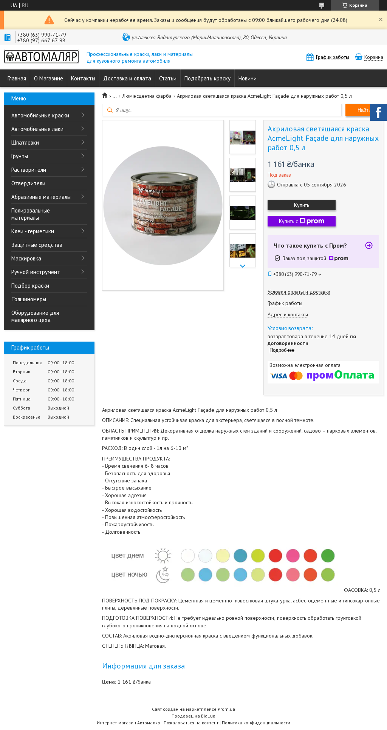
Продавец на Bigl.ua (193, 716)
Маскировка (26, 258)
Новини (247, 78)
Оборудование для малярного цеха (35, 316)
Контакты (83, 78)
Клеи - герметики (32, 231)
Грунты (19, 156)
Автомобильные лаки (37, 128)
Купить (301, 205)
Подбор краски (30, 285)
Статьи (167, 78)
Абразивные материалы (41, 196)
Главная (17, 78)
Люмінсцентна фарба (147, 95)
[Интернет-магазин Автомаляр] (41, 57)
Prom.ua (226, 709)
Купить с (288, 221)
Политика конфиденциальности (256, 722)
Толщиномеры (28, 299)
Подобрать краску (207, 78)
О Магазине (48, 78)
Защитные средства (36, 244)
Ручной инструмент (35, 272)
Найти (364, 110)
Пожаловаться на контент (191, 722)
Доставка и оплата (127, 78)
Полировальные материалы (30, 214)
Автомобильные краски (40, 115)
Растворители (28, 169)
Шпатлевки (25, 142)
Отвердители (28, 183)
